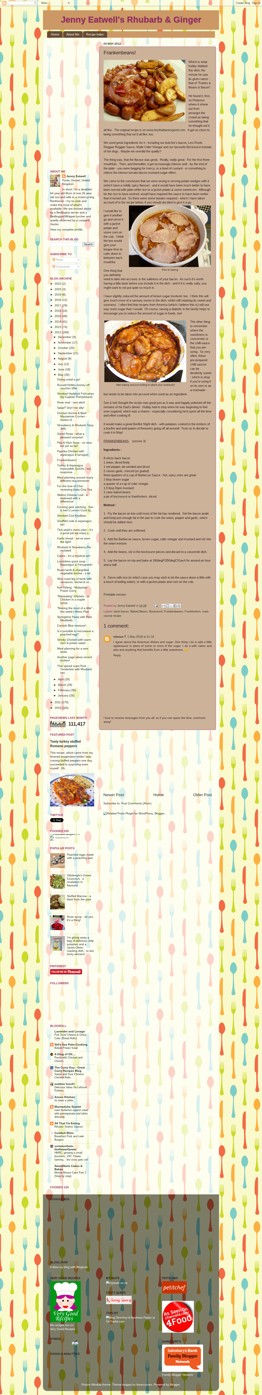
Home (55, 34)
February (64, 690)
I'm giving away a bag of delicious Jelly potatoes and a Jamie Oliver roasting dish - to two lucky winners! (80, 946)
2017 (58, 305)
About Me (72, 34)
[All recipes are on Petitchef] (174, 1292)
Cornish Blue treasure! (71, 625)
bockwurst (120, 496)
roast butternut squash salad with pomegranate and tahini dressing (71, 1113)
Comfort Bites (64, 1133)
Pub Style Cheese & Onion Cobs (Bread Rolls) (70, 1036)
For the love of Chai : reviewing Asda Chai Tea (74, 488)
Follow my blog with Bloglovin (69, 1267)
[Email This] (163, 606)
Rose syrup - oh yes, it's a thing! (80, 918)
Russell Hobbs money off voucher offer (73, 387)
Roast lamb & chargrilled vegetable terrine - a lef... (75, 572)
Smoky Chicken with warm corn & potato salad (74, 641)
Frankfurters (193, 611)
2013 (58, 327)
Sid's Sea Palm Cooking (70, 1044)
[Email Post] (156, 605)
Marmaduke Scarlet (67, 1106)
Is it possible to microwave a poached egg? (75, 633)
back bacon (121, 611)
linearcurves (144, 1384)
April (61, 679)
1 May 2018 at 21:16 (140, 636)
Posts (59, 259)
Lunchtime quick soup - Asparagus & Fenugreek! (75, 563)
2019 (58, 294)
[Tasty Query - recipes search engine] (119, 1303)
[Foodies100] (59, 837)
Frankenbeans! (67, 460)
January (63, 695)
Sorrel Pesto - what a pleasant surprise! (70, 435)
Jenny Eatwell (76, 176)
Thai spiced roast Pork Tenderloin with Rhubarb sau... (74, 669)
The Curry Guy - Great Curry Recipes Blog (69, 1069)
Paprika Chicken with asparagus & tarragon (72, 453)
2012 (58, 332)
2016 (58, 310)
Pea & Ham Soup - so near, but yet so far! (75, 444)
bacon (126, 458)
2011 (58, 702)
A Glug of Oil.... (65, 1054)
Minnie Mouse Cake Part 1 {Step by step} (70, 1174)
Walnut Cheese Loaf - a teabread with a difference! (72, 498)
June (61, 369)
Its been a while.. (64, 1100)
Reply (117, 655)
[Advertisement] (157, 761)
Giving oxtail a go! (68, 379)
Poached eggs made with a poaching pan (80, 856)
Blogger (175, 1384)
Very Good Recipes (62, 1329)
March (62, 684)
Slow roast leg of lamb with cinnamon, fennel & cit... (74, 580)
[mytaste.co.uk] (116, 1282)
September (65, 353)
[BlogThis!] (167, 606)
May (61, 374)
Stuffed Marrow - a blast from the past (79, 898)
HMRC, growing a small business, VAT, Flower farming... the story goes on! (71, 1156)
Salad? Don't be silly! (70, 407)
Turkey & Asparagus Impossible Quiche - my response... (74, 469)
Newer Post (113, 795)
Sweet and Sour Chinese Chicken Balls (69, 1076)
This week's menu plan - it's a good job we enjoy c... (75, 531)
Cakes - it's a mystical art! (73, 555)
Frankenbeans (173, 611)
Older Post (202, 795)
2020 (58, 289)
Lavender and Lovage (69, 1031)
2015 (58, 316)
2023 (58, 283)
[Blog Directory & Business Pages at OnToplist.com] (131, 1321)
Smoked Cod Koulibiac (71, 515)
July (61, 364)
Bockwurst (156, 611)
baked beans (122, 492)
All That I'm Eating (67, 1123)
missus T (119, 636)
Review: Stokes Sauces (68, 1126)
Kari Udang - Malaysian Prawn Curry (72, 589)
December (65, 337)
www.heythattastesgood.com (166, 130)
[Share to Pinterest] (179, 606)
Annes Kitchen (64, 1097)
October (63, 347)
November (65, 342)
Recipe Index (95, 34)
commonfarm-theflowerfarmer (65, 1148)
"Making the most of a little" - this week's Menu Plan (75, 610)
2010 (58, 707)
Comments (62, 266)
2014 (58, 321)
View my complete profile (66, 229)
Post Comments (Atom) (136, 803)
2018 (58, 299)
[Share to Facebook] (175, 606)
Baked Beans (139, 611)
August (63, 358)
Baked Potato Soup (66, 1047)
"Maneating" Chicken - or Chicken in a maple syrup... (73, 599)
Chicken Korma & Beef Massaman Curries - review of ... (72, 416)
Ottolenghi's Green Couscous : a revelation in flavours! (79, 880)
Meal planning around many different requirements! (75, 479)
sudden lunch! (64, 1084)
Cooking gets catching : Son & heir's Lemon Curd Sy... (75, 509)
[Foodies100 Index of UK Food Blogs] (67, 834)
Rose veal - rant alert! (71, 402)
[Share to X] (171, 606)
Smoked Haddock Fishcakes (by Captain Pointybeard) (75, 395)
